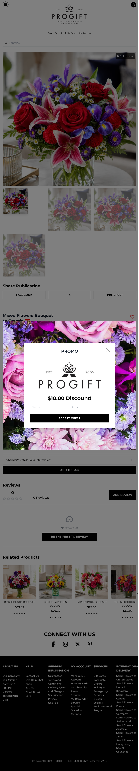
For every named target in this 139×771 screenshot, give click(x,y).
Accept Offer (69, 418)
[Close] (108, 350)
